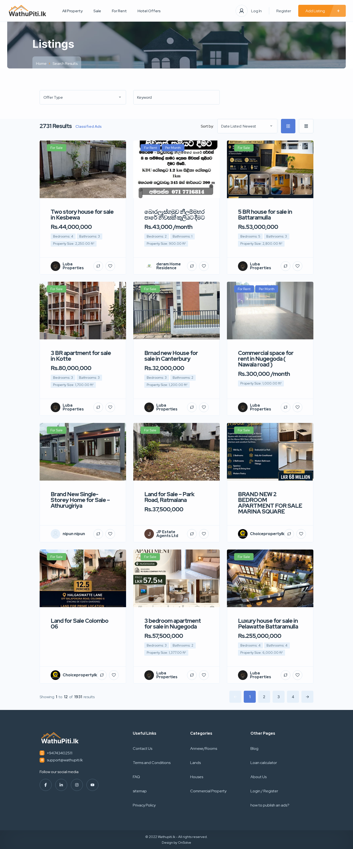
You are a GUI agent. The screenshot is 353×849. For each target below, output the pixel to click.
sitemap (140, 791)
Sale (97, 10)
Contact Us (142, 748)
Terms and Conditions (151, 762)
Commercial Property (208, 791)
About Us (258, 776)
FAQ (136, 776)
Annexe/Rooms (203, 748)
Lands (195, 762)
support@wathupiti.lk (65, 760)
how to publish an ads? (269, 805)
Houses (196, 776)
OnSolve (184, 842)
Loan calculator (263, 762)
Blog (254, 748)
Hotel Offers (149, 10)
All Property (72, 10)
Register (283, 10)
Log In (256, 10)
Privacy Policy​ (144, 805)
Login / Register (264, 791)
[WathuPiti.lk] (27, 11)
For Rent (119, 10)
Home (41, 63)
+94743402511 (59, 753)
